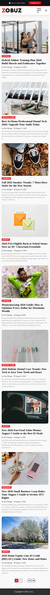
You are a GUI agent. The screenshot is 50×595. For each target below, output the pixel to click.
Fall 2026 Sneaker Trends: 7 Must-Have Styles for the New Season (24, 184)
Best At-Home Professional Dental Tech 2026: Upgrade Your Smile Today (24, 123)
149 (29, 580)
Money (6, 239)
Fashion (6, 178)
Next (33, 580)
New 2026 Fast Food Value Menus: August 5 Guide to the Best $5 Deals (22, 432)
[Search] (46, 10)
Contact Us (35, 3)
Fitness (6, 56)
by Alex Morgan (7, 67)
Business (7, 487)
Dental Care (8, 117)
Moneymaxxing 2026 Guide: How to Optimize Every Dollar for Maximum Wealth (23, 308)
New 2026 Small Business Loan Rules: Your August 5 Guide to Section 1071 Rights (23, 494)
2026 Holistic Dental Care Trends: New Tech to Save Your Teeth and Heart (24, 371)
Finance (6, 301)
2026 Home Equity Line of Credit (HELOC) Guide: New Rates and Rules (24, 557)
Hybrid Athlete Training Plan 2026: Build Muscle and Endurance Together (24, 62)
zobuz (31, 592)
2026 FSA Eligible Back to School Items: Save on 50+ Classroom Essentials (25, 245)
